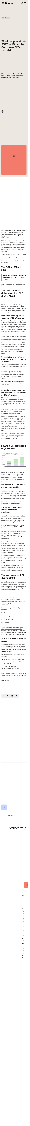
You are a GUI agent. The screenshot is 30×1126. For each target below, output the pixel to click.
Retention (7, 17)
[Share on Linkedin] (12, 696)
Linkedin (13, 675)
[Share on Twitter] (3, 696)
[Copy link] (16, 696)
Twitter (7, 675)
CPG (3, 17)
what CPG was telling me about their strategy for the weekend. (12, 628)
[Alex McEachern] (2, 111)
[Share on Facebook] (8, 696)
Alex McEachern (7, 110)
